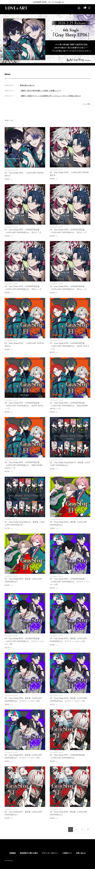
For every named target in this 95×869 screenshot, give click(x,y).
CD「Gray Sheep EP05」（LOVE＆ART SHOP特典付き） (69, 173)
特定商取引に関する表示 (29, 853)
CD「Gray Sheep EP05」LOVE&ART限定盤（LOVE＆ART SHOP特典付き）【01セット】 (23, 231)
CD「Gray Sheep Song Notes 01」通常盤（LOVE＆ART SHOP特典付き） (24, 523)
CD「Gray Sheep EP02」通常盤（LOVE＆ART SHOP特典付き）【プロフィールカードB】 (23, 699)
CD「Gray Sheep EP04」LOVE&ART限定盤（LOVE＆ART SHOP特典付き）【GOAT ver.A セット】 (69, 346)
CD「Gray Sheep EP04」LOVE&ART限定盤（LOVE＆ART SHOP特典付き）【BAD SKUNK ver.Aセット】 (69, 406)
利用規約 (12, 853)
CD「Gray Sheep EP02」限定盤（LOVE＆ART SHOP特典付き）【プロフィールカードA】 (68, 699)
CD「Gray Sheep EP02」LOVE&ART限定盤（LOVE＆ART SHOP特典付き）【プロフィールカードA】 (69, 582)
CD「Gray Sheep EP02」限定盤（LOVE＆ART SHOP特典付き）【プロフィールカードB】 (23, 756)
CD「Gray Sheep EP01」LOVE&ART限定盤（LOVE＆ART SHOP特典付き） (67, 756)
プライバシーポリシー (50, 853)
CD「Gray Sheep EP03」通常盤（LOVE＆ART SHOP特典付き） (68, 523)
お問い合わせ (81, 853)
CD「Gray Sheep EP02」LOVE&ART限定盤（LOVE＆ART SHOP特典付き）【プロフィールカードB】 (24, 641)
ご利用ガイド (67, 853)
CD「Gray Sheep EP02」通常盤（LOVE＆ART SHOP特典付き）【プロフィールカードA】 (68, 639)
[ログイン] (79, 8)
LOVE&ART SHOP (11, 170)
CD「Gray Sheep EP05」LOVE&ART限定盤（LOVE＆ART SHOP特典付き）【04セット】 (68, 287)
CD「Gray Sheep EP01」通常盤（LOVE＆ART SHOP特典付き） (23, 813)
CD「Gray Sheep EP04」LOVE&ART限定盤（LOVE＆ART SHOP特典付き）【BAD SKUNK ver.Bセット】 (24, 465)
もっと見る (86, 104)
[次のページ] (88, 829)
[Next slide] (88, 38)
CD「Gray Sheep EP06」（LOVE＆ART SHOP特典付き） (24, 174)
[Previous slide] (6, 38)
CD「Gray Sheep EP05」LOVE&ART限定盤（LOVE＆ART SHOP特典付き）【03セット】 (23, 287)
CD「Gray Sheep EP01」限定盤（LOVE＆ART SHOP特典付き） (68, 813)
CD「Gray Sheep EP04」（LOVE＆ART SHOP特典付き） (24, 344)
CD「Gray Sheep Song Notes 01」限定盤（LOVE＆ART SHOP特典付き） (70, 463)
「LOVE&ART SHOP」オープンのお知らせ (47, 2)
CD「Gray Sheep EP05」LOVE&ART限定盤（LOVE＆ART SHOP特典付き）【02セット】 (68, 231)
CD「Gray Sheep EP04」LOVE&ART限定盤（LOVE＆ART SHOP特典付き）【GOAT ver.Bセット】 (24, 406)
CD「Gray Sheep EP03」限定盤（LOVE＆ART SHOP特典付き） (23, 580)
